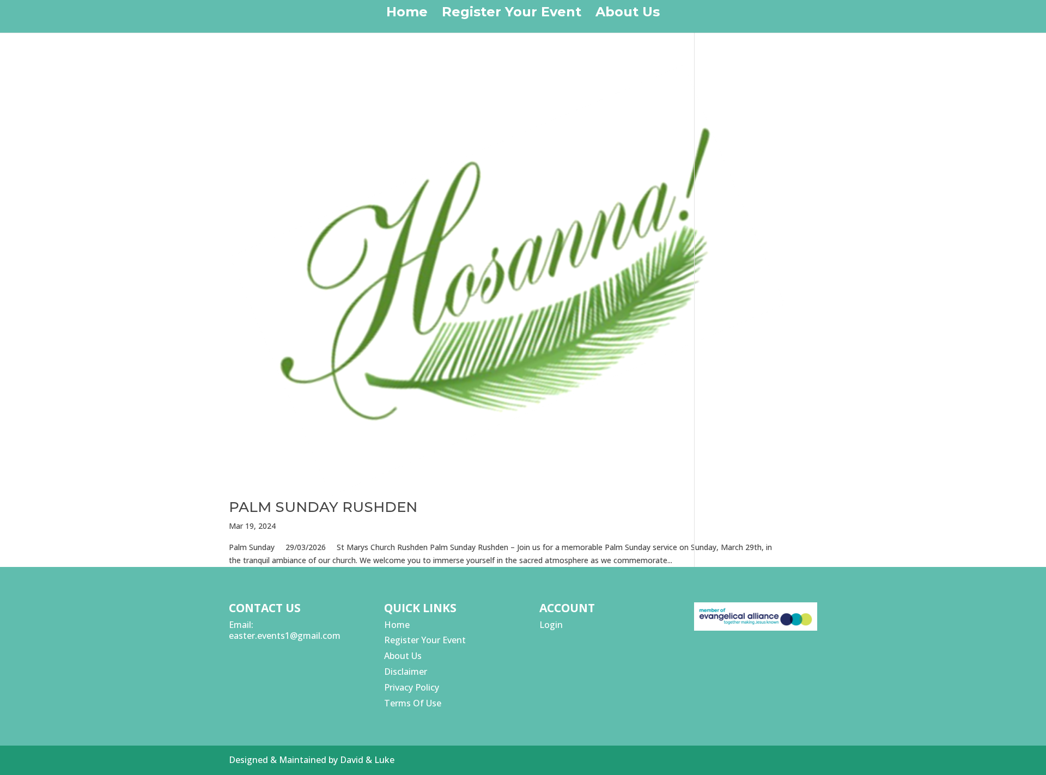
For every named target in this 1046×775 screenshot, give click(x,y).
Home (407, 14)
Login (551, 625)
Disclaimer (405, 672)
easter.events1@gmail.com (284, 636)
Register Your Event (511, 14)
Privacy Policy (411, 687)
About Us (627, 14)
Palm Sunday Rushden (323, 507)
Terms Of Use (412, 703)
